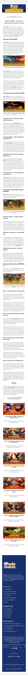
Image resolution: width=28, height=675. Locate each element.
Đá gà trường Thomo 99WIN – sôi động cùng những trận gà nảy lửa (14, 417)
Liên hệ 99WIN (7, 595)
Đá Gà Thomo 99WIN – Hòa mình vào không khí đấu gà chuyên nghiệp (14, 516)
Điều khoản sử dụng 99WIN (10, 593)
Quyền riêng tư (7, 599)
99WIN (16, 35)
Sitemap (6, 602)
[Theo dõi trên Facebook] (11, 648)
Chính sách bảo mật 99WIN (10, 591)
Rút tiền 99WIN (7, 614)
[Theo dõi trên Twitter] (14, 648)
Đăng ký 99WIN (7, 608)
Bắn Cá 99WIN (14, 397)
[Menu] (3, 6)
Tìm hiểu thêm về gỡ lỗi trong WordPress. (14, 668)
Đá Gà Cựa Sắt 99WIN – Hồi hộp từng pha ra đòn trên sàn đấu (14, 540)
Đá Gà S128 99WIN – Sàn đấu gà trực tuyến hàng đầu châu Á (14, 466)
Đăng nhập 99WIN (8, 610)
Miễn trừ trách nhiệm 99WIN (10, 597)
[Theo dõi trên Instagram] (13, 648)
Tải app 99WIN (7, 617)
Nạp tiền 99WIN (7, 612)
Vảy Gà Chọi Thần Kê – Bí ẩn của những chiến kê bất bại (14, 491)
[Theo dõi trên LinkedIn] (16, 648)
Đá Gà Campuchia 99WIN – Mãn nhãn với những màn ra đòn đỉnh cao (14, 442)
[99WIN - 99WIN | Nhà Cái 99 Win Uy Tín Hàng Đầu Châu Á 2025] (14, 6)
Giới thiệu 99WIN (7, 589)
